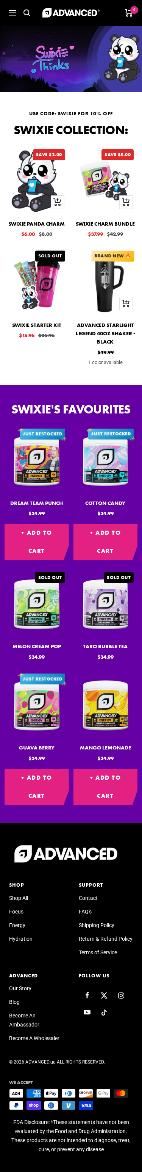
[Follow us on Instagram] (121, 995)
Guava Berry (37, 747)
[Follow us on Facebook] (87, 995)
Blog (14, 1002)
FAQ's (85, 912)
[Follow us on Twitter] (104, 995)
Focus (16, 912)
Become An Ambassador (24, 1020)
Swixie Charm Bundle (105, 223)
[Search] (26, 12)
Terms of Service (98, 952)
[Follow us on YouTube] (87, 1012)
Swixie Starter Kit (36, 325)
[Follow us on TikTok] (104, 1012)
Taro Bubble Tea (105, 646)
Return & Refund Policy (106, 939)
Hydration (21, 939)
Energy (17, 925)
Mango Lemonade (105, 747)
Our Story (20, 988)
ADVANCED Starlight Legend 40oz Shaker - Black (105, 333)
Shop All (18, 898)
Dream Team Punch (36, 503)
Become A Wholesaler (34, 1038)
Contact (88, 898)
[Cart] (129, 13)
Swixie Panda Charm (36, 223)
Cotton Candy (105, 503)
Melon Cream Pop (36, 646)
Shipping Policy (96, 925)
